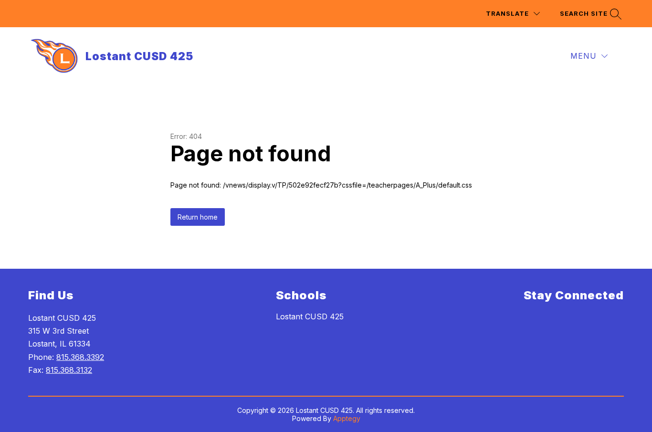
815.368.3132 (69, 370)
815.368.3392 (80, 357)
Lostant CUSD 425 (310, 316)
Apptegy (346, 418)
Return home (198, 217)
